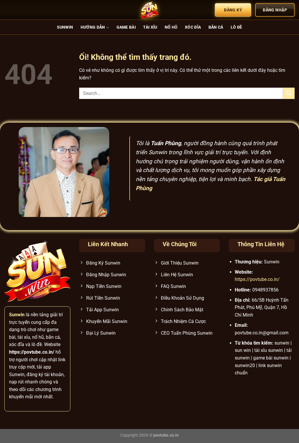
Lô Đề (236, 27)
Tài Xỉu (150, 27)
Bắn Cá (215, 27)
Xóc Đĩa (193, 27)
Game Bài (126, 27)
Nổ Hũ (171, 27)
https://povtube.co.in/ (257, 279)
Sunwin (65, 27)
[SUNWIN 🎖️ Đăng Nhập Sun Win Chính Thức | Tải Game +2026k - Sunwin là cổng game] (149, 10)
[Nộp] (289, 93)
